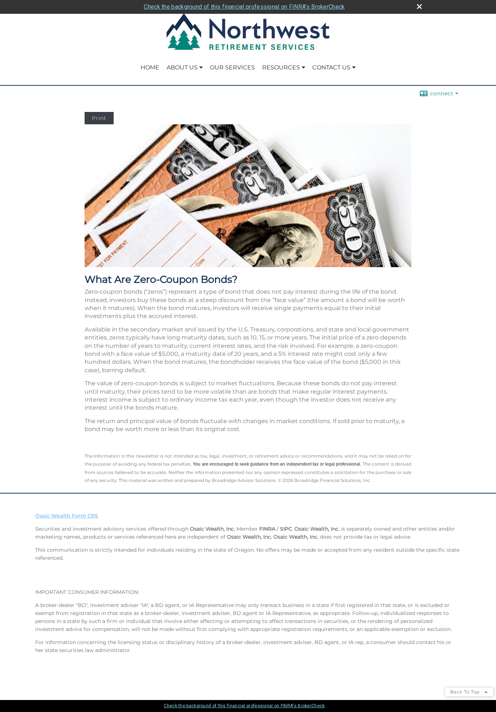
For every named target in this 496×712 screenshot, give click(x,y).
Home (150, 67)
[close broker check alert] (419, 6)
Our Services (232, 67)
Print (99, 118)
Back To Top (465, 692)
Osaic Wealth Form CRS (66, 515)
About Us (182, 67)
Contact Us (331, 67)
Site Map (46, 686)
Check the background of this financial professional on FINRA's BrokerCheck (244, 6)
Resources (281, 67)
